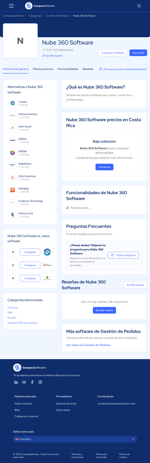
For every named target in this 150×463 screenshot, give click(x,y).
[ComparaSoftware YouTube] (24, 382)
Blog (17, 410)
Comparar (32, 252)
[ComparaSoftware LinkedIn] (16, 382)
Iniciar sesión (63, 410)
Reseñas (88, 69)
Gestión (12, 317)
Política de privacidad (101, 456)
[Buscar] (139, 6)
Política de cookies (124, 456)
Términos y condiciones (77, 456)
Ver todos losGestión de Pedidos (88, 345)
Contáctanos (105, 396)
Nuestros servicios (66, 403)
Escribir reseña (54, 55)
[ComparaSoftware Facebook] (32, 382)
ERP (10, 312)
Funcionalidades (68, 69)
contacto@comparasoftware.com (116, 403)
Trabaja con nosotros (26, 416)
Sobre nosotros (23, 403)
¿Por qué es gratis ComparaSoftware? (125, 69)
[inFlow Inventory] (47, 265)
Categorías (35, 15)
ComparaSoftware (13, 15)
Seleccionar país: (23, 431)
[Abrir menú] (11, 6)
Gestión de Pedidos (57, 15)
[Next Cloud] (47, 278)
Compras (13, 307)
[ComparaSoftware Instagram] (40, 382)
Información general (16, 69)
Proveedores (64, 396)
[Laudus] (47, 252)
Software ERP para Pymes (22, 322)
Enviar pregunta (126, 255)
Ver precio (138, 52)
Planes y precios (43, 69)
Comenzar (104, 167)
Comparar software (113, 52)
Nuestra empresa (25, 396)
